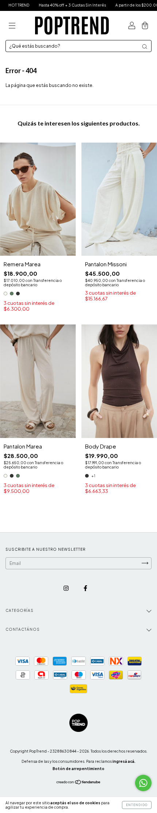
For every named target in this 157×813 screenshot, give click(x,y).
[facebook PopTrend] (85, 588)
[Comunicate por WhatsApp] (143, 783)
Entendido (137, 805)
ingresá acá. (123, 761)
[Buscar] (144, 46)
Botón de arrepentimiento (78, 768)
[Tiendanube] (79, 783)
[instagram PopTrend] (66, 588)
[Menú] (12, 26)
